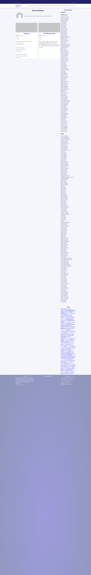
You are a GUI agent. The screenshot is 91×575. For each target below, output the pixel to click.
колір (69, 335)
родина (65, 356)
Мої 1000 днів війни (49, 33)
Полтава (63, 314)
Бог (74, 310)
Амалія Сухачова (64, 136)
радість (74, 354)
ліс (70, 340)
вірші (66, 322)
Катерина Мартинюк (65, 226)
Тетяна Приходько (64, 121)
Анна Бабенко (63, 22)
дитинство (69, 324)
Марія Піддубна (64, 242)
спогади (63, 361)
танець (71, 362)
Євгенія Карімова (64, 208)
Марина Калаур (64, 233)
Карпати (73, 311)
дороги (68, 326)
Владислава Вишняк (65, 44)
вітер (68, 322)
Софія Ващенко (64, 286)
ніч (61, 348)
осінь (69, 349)
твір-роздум (71, 364)
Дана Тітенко (63, 181)
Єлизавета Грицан (64, 58)
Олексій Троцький (64, 103)
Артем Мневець (64, 32)
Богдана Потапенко (65, 163)
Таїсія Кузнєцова (64, 299)
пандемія (63, 350)
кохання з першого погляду (71, 337)
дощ (71, 327)
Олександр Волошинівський (66, 259)
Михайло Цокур (64, 90)
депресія (68, 323)
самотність (63, 358)
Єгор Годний (63, 209)
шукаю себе (63, 372)
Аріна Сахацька (64, 29)
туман (64, 367)
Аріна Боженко (64, 27)
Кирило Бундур (64, 228)
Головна (30, 5)
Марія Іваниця (64, 78)
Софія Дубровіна (64, 114)
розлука (64, 357)
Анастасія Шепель (64, 19)
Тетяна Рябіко (63, 122)
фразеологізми (70, 368)
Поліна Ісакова (64, 107)
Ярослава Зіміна (64, 131)
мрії (67, 344)
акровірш (62, 318)
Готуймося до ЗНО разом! (66, 5)
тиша (61, 367)
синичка (64, 359)
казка (62, 334)
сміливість (62, 360)
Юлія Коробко (64, 301)
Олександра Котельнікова (66, 265)
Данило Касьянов (64, 184)
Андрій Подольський (65, 143)
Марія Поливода (64, 244)
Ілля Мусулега (63, 219)
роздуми (70, 356)
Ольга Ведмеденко (64, 273)
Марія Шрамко (64, 249)
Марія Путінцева (64, 245)
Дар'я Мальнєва (64, 47)
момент (72, 342)
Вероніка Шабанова (65, 40)
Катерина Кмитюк (64, 223)
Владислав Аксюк (64, 174)
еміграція (62, 330)
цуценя (65, 371)
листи (68, 339)
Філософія (69, 317)
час (66, 371)
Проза (40, 38)
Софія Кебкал (63, 116)
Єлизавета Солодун (65, 214)
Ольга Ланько (63, 277)
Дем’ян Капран (64, 200)
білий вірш (64, 319)
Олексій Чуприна (64, 269)
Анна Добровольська (65, 150)
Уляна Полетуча (64, 128)
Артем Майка (63, 159)
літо (72, 340)
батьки (71, 318)
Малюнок (51, 5)
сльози (72, 359)
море (62, 344)
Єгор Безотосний (64, 55)
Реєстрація (72, 1)
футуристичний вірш (66, 370)
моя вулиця (64, 344)
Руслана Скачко (64, 282)
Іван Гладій (63, 215)
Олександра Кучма (64, 267)
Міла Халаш (63, 91)
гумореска (66, 323)
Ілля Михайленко (64, 65)
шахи (70, 371)
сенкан (62, 359)
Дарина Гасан (63, 49)
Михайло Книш (64, 254)
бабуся (68, 318)
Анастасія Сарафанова (65, 139)
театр (68, 366)
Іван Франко (69, 308)
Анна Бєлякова (64, 23)
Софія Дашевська (64, 287)
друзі (73, 326)
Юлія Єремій (63, 300)
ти (69, 366)
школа (72, 371)
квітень (70, 334)
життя (68, 330)
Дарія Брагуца (63, 193)
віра (64, 322)
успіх (73, 367)
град (74, 322)
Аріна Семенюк (64, 31)
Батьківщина (70, 310)
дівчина (69, 328)
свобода (67, 358)
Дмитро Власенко (64, 204)
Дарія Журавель (64, 196)
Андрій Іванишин (64, 142)
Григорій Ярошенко (65, 178)
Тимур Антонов (64, 125)
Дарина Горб (63, 191)
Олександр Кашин (64, 260)
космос (68, 336)
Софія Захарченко (64, 291)
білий (61, 319)
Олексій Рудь (63, 268)
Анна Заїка (63, 151)
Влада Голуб (63, 42)
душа (66, 328)
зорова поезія (69, 332)
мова (66, 342)
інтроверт (68, 373)
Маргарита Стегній (64, 76)
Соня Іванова (63, 285)
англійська (65, 318)
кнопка (64, 335)
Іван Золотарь (63, 64)
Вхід (75, 1)
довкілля (63, 325)
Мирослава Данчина (65, 89)
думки (63, 328)
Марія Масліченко (64, 238)
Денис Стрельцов (64, 51)
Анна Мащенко (64, 24)
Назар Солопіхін (64, 96)
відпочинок (72, 320)
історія (72, 373)
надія (69, 345)
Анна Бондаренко (64, 147)
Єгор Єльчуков (64, 56)
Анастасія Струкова (65, 18)
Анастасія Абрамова (65, 137)
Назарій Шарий (64, 99)
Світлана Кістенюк (64, 283)
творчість (66, 364)
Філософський (65, 317)
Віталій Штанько (64, 41)
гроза (61, 323)
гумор (63, 323)
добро (73, 324)
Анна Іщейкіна (64, 152)
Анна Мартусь (63, 154)
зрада (72, 332)
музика (70, 344)
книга (62, 335)
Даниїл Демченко (64, 183)
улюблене (68, 367)
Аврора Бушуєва (64, 14)
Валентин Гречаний (65, 165)
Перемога (26, 33)
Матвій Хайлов (64, 251)
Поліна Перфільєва (65, 109)
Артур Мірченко (64, 33)
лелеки (66, 339)
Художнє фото (47, 5)
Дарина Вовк (63, 190)
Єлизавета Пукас (64, 59)
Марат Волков (63, 232)
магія (74, 340)
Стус (68, 314)
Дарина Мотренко (64, 50)
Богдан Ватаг (63, 160)
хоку (72, 370)
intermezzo (64, 309)
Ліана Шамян (63, 72)
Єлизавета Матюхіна (65, 213)
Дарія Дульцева (64, 195)
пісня (72, 354)
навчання (66, 345)
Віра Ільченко (63, 173)
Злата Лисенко (64, 62)
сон (67, 360)
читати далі (18, 57)
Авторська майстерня (57, 5)
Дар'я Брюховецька (65, 46)
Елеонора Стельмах (65, 53)
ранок (62, 356)
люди (74, 339)
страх (69, 361)
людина (62, 340)
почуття (63, 353)
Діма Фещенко (64, 202)
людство (66, 340)
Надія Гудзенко (64, 95)
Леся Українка (70, 312)
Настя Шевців (63, 256)
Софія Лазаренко (64, 292)
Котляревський (64, 312)
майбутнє (63, 342)
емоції (74, 328)
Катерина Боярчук (64, 68)
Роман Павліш (64, 110)
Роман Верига (63, 281)
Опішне (67, 313)
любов (71, 339)
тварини (62, 364)
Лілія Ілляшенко (64, 229)
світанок (70, 358)
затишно (71, 331)
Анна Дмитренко (64, 148)
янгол (66, 373)
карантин (66, 334)
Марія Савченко (64, 246)
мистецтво (63, 342)
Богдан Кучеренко (64, 161)
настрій (62, 346)
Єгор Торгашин (64, 210)
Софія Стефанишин (65, 298)
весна (71, 319)
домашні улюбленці (66, 326)
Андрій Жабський (64, 20)
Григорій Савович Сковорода (66, 311)
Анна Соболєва (64, 157)
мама (67, 342)
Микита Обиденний (65, 253)
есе (65, 330)
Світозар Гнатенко (64, 113)
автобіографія (72, 317)
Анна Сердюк (63, 26)
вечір (62, 320)
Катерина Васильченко (65, 222)
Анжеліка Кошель (64, 146)
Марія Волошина (64, 237)
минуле (72, 341)
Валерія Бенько (64, 35)
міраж (72, 344)
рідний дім (71, 357)
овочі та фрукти (65, 348)
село (73, 358)
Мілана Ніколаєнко (64, 92)
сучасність (65, 362)
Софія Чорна (63, 119)
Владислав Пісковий (65, 175)
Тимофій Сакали (64, 123)
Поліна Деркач (64, 105)
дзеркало (62, 324)
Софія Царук (63, 118)
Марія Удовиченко (64, 83)
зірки (74, 332)
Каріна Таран (63, 67)
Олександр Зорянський (65, 100)
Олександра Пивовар (65, 101)
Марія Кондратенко (65, 81)
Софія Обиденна (64, 295)
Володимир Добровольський (67, 177)
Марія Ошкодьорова (65, 241)
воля (64, 320)
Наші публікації (41, 5)
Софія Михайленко (64, 294)
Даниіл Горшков (64, 182)
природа (69, 354)
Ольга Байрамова (64, 104)
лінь (68, 340)
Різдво (66, 314)
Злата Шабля (63, 63)
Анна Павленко (64, 155)
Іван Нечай (63, 218)
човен (68, 371)
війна (62, 322)
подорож (68, 352)
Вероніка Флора (64, 169)
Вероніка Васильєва (65, 37)
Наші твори (36, 5)
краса (62, 339)
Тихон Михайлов (64, 127)
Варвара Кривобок (64, 36)
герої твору (72, 322)
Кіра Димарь (63, 71)
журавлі (73, 330)
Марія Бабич (63, 235)
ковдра (66, 335)
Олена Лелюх (63, 271)
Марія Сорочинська (65, 247)
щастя (67, 372)
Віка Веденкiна (64, 170)
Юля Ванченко (64, 130)
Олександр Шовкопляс (65, 264)
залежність (67, 331)
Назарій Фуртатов (64, 98)
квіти (72, 334)
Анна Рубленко (64, 156)
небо (64, 346)
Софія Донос (63, 290)
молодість (69, 342)
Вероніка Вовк (64, 38)
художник (62, 371)
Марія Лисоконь (64, 82)
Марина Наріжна (64, 77)
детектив (72, 323)
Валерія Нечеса (64, 166)
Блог (33, 5)
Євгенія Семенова (64, 54)
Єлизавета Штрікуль (65, 60)
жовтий (71, 330)
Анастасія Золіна (64, 15)
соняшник (73, 360)
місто (62, 345)
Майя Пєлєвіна (64, 231)
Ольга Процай (64, 278)
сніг (65, 360)
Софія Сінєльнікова (65, 296)
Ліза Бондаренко (64, 73)
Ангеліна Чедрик (64, 141)
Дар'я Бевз (63, 186)
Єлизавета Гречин (64, 211)
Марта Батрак (63, 250)
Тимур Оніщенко (64, 126)
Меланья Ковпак (64, 87)
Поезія (17, 38)
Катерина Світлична (65, 69)
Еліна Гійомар (63, 205)
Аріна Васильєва (64, 28)
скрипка (67, 359)
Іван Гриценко (64, 217)
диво (65, 324)
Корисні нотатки (73, 5)
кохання (63, 338)
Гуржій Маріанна (64, 179)
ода (70, 348)
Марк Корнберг (64, 85)
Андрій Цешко (63, 145)
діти (72, 328)
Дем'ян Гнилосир (64, 197)
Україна (67, 316)
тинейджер (72, 366)
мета (70, 341)
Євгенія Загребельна (65, 206)
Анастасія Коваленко (65, 138)
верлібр (68, 319)
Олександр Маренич (65, 262)
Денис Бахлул (63, 201)
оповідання (73, 348)
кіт (64, 339)
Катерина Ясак (64, 227)
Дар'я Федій (63, 187)
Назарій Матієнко (64, 255)
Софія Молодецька (64, 117)
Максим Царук (64, 74)
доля (66, 325)
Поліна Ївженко (64, 108)
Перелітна (69, 313)
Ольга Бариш (63, 272)
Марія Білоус (63, 236)
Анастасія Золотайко (65, 17)
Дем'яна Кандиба (64, 199)
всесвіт (67, 320)
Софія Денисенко (64, 289)
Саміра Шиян (63, 112)
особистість (64, 349)
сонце (69, 360)
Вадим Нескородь (64, 164)
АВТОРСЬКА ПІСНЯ (64, 310)
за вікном (63, 331)
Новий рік (63, 313)
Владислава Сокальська (66, 45)
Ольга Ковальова (64, 274)
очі (71, 349)
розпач (67, 357)
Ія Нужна (62, 220)
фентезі (62, 368)
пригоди (67, 353)
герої (70, 322)
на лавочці (72, 345)
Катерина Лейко (64, 224)
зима (64, 333)
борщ (74, 318)
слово (69, 359)
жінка (61, 331)
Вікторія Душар (64, 172)
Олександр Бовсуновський (66, 258)
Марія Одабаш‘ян (64, 240)
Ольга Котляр (63, 276)
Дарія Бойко (63, 192)
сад (75, 357)
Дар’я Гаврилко (64, 188)
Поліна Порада (64, 280)
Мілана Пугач (63, 94)
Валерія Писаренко (65, 168)
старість (67, 361)
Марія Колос (63, 80)
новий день (73, 346)
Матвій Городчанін (64, 86)
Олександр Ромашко (65, 263)
